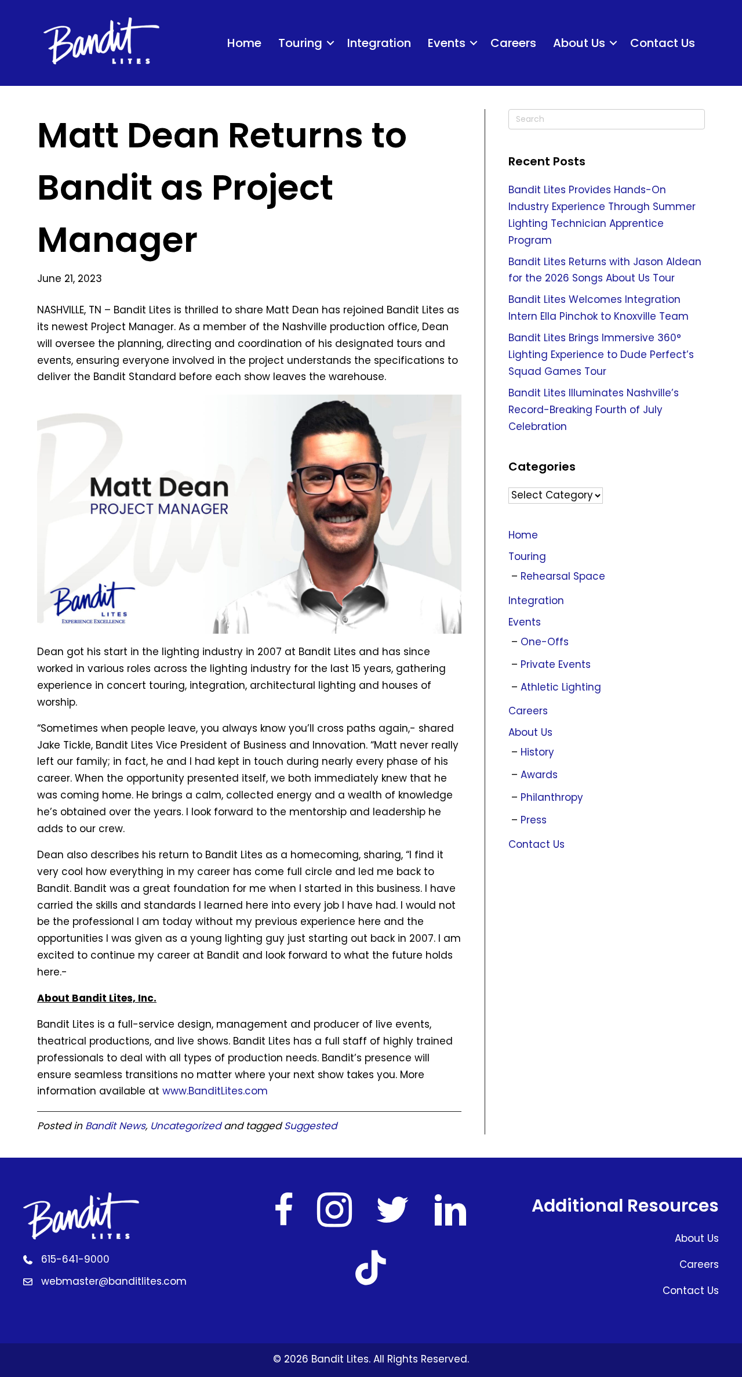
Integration (379, 43)
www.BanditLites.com (215, 1091)
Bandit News (115, 1126)
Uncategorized (185, 1126)
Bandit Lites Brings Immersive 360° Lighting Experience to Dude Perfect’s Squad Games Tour (601, 354)
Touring (300, 43)
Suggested (310, 1126)
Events (446, 43)
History (537, 752)
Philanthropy (552, 797)
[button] (330, 43)
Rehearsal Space (563, 576)
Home (244, 43)
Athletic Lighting (561, 687)
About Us (579, 43)
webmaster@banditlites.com (114, 1281)
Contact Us (662, 43)
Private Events (556, 664)
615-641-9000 (75, 1259)
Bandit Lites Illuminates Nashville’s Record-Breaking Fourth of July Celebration (593, 409)
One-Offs (545, 642)
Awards (539, 775)
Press (534, 820)
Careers (513, 43)
